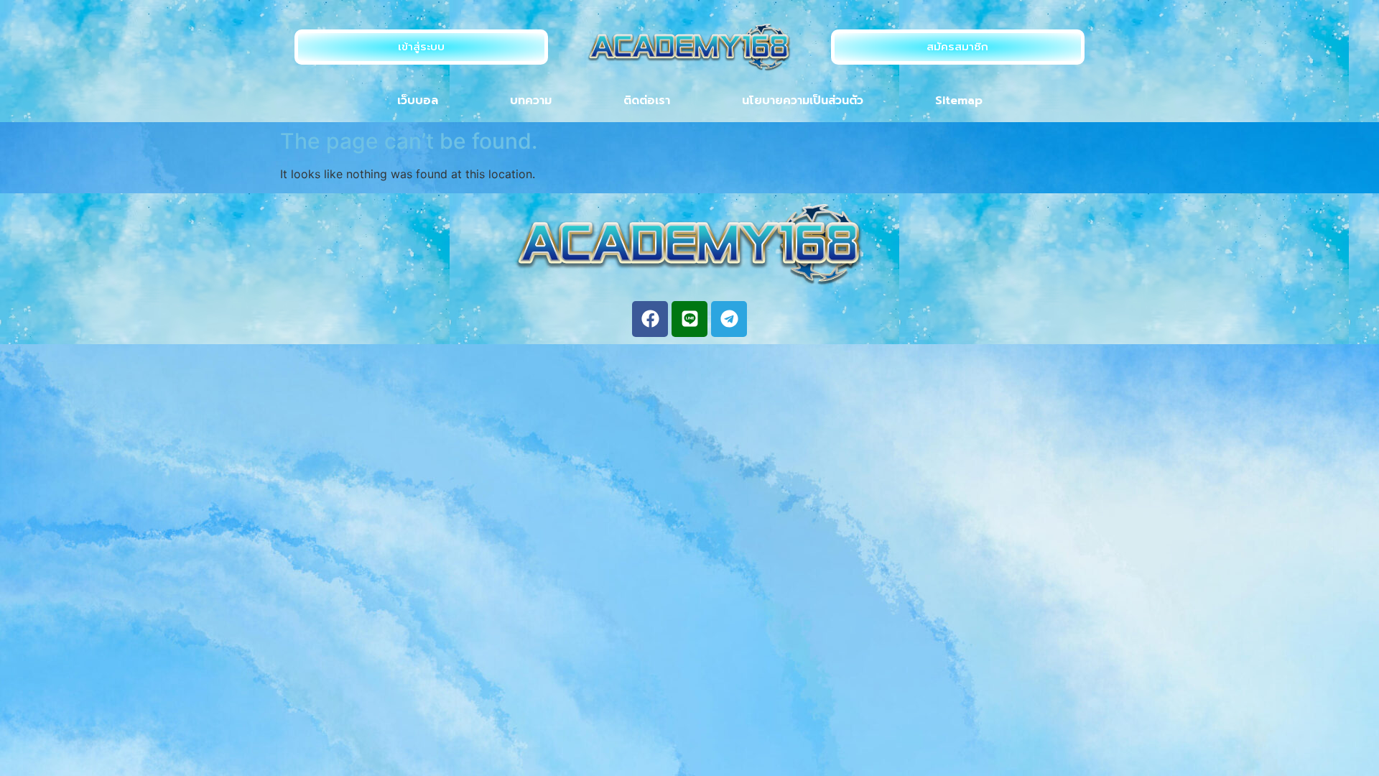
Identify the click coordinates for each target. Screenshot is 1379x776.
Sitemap (959, 100)
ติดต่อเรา (646, 100)
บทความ (531, 100)
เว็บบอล (417, 100)
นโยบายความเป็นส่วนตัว (802, 100)
